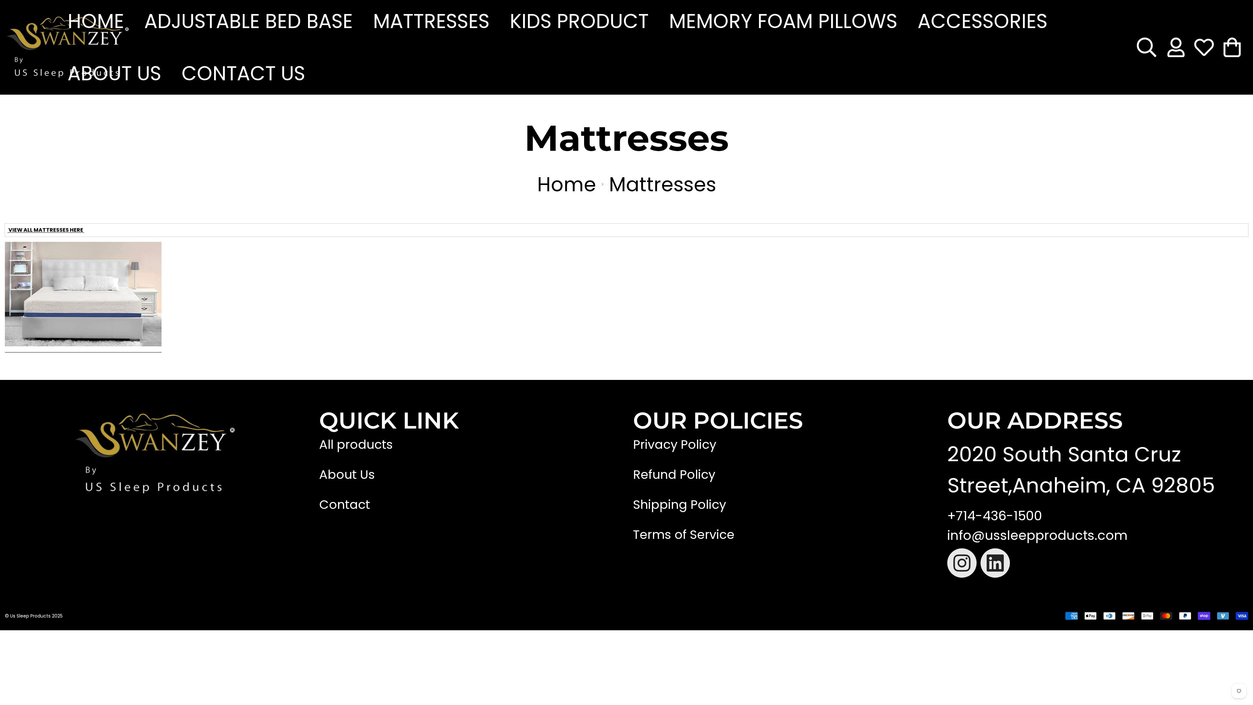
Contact (344, 504)
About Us (114, 73)
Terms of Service (684, 534)
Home (96, 21)
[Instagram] (962, 563)
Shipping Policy (679, 504)
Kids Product (579, 21)
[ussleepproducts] (31, 47)
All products (356, 444)
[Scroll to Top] (658, 644)
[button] (1232, 47)
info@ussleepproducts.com (1037, 535)
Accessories (982, 21)
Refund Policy (674, 474)
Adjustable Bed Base (248, 21)
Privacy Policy (674, 444)
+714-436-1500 (994, 516)
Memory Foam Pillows (783, 21)
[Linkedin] (995, 563)
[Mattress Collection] (83, 349)
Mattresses (431, 21)
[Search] (1146, 47)
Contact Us (243, 73)
